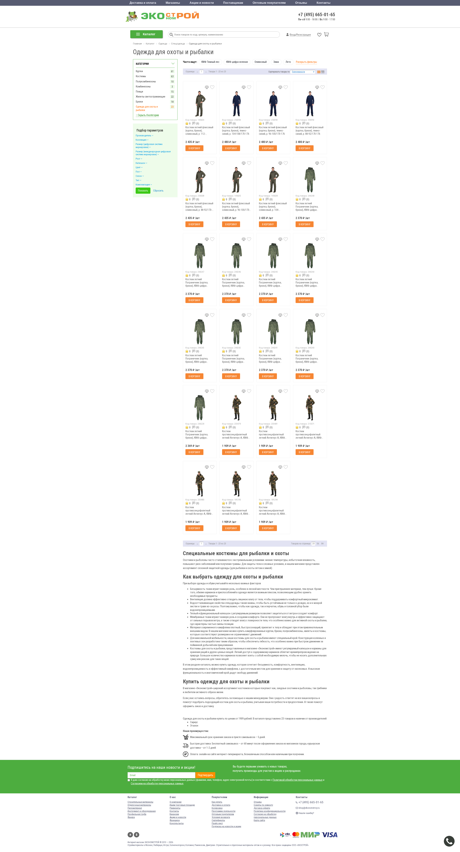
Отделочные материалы (139, 805)
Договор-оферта (262, 808)
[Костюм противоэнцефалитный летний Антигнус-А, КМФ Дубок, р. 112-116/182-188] (273, 408)
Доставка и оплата (143, 2)
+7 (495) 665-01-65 (316, 14)
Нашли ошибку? (306, 813)
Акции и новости (202, 2)
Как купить (217, 802)
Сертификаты (218, 820)
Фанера (131, 817)
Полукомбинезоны (146, 81)
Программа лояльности (223, 811)
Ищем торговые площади (182, 805)
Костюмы (141, 76)
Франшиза (175, 820)
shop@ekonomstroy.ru (309, 808)
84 (322, 543)
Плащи (139, 91)
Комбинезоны (143, 86)
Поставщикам (233, 2)
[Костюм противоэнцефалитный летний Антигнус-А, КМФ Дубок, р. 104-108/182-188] (199, 483)
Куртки (139, 71)
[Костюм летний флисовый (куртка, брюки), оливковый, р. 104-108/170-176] (273, 180)
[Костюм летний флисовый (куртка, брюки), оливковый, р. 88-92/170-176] (199, 180)
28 (313, 543)
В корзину (194, 148)
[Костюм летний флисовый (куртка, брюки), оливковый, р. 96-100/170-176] (236, 180)
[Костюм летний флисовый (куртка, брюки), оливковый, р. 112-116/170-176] (199, 104)
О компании (175, 802)
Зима (276, 61)
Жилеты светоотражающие (150, 96)
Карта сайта (259, 820)
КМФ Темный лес (210, 61)
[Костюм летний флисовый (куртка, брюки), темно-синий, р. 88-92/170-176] (310, 104)
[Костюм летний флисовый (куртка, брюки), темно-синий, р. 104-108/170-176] (236, 104)
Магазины (173, 2)
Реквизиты (175, 808)
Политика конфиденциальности (270, 811)
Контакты (323, 2)
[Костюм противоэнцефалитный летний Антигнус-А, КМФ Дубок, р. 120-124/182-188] (236, 408)
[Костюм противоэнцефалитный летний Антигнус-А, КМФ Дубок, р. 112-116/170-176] (310, 408)
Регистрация (303, 34)
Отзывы (301, 2)
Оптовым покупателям (269, 2)
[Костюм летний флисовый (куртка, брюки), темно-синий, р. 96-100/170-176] (273, 104)
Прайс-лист (217, 823)
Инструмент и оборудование (142, 811)
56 (318, 543)
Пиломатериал (135, 808)
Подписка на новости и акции (226, 826)
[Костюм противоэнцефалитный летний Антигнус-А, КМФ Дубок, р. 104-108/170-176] (236, 483)
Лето (288, 61)
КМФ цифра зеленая (237, 61)
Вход (292, 34)
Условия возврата (221, 817)
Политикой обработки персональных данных (298, 780)
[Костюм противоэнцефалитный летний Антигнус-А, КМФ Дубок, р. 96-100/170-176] (273, 483)
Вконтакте (130, 834)
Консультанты (177, 823)
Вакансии (174, 814)
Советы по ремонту (263, 805)
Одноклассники (136, 834)
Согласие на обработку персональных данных (265, 816)
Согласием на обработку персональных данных (157, 783)
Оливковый (261, 61)
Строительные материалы (140, 802)
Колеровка (217, 808)
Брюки (139, 101)
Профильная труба (137, 814)
